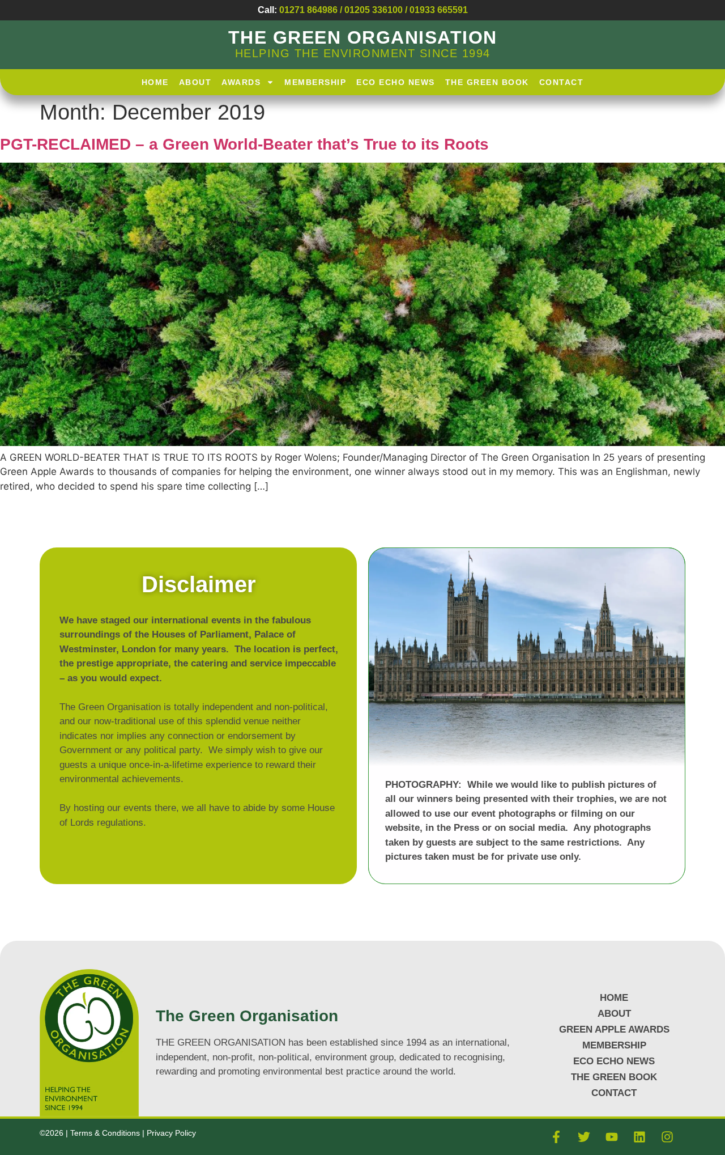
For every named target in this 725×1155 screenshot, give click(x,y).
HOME (155, 82)
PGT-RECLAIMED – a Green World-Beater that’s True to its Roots (244, 144)
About (195, 82)
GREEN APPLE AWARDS (614, 1029)
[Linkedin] (639, 1136)
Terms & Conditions (106, 1132)
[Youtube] (611, 1136)
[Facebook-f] (556, 1136)
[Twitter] (584, 1136)
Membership (315, 82)
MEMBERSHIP (614, 1045)
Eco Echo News (395, 82)
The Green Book (487, 82)
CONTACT (614, 1093)
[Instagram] (667, 1136)
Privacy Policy (171, 1132)
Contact (561, 82)
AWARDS (241, 82)
